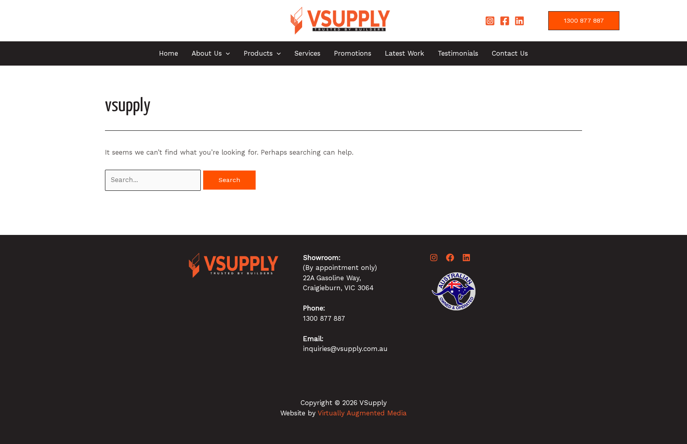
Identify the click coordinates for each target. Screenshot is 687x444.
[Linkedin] (519, 21)
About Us (207, 53)
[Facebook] (505, 21)
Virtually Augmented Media (362, 413)
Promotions (352, 53)
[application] (226, 53)
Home (168, 53)
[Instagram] (490, 21)
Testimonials (458, 53)
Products (258, 53)
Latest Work (404, 53)
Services (307, 53)
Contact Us (510, 53)
